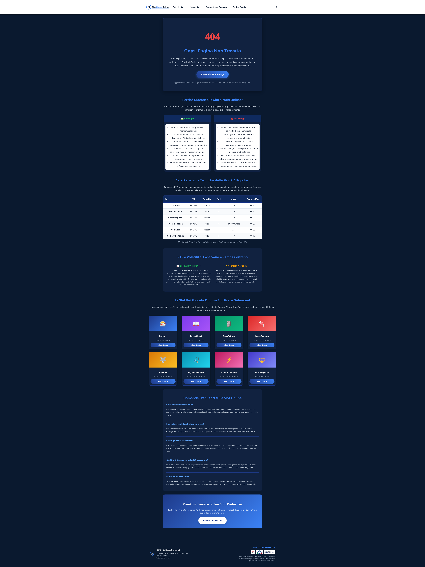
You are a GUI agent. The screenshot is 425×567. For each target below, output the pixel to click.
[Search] (275, 7)
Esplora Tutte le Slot (212, 520)
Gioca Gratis (163, 345)
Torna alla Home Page (212, 74)
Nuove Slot (195, 7)
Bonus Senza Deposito (216, 7)
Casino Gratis (239, 7)
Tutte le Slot (178, 7)
